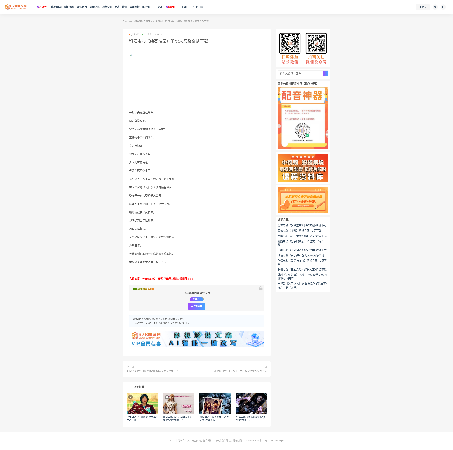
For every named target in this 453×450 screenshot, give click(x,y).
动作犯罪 (95, 7)
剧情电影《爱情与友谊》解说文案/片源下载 (302, 262)
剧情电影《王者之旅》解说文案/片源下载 (302, 269)
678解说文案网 (142, 21)
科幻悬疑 (69, 7)
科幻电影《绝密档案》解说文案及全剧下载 (169, 323)
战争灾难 (107, 7)
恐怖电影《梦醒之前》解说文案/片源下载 (302, 225)
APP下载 (198, 7)
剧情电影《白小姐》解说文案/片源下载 (301, 255)
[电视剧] (146, 7)
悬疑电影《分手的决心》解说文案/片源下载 (302, 243)
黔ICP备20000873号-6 (272, 441)
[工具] (183, 7)
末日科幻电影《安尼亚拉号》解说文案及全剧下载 (240, 371)
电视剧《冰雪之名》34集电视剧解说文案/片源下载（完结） (302, 285)
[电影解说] (56, 7)
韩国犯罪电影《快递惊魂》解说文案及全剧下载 (153, 371)
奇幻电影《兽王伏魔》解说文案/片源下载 (302, 236)
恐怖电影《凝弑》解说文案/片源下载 (299, 230)
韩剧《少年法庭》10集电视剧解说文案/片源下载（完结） (302, 277)
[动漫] (160, 7)
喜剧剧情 (135, 7)
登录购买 (197, 306)
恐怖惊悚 (82, 7)
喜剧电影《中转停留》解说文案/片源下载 (302, 250)
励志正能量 (121, 7)
